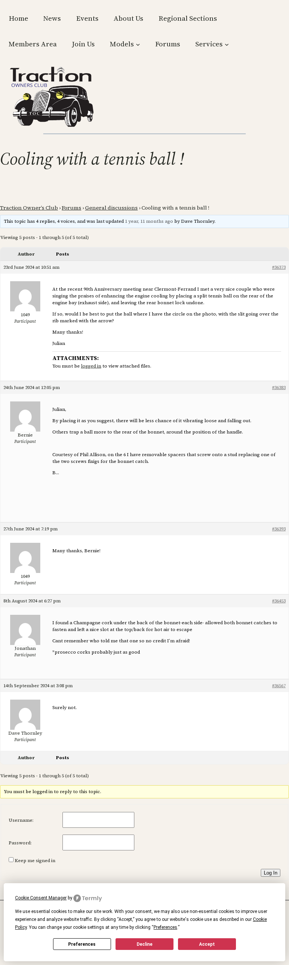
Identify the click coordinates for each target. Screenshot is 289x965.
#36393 (279, 529)
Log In (270, 873)
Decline (144, 944)
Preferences (82, 944)
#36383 (279, 387)
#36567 (279, 686)
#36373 (279, 267)
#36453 (279, 601)
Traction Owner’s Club (29, 207)
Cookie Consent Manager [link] (41, 898)
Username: (21, 820)
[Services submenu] (227, 44)
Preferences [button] (165, 927)
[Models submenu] (138, 44)
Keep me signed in (35, 861)
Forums (71, 207)
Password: (20, 843)
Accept (207, 944)
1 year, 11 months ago (149, 221)
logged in (91, 366)
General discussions (111, 207)
